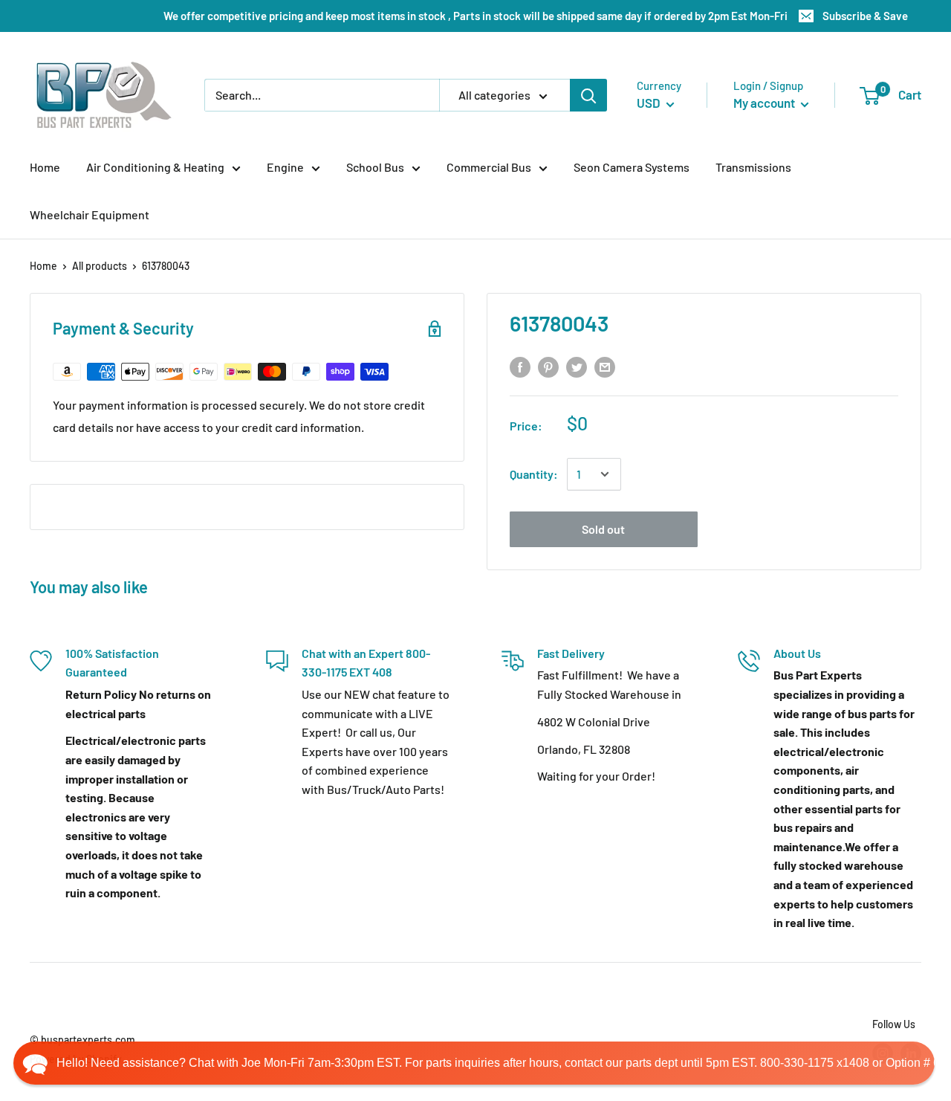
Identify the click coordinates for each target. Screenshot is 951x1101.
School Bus (375, 167)
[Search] (588, 95)
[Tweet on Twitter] (576, 366)
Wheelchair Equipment (89, 214)
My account (765, 102)
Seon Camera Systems (631, 167)
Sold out (603, 529)
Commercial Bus (489, 167)
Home (45, 167)
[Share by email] (604, 366)
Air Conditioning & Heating (155, 167)
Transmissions (753, 167)
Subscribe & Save (865, 15)
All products (99, 265)
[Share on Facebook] (520, 366)
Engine (285, 167)
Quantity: (534, 474)
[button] (474, 1063)
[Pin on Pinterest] (548, 366)
